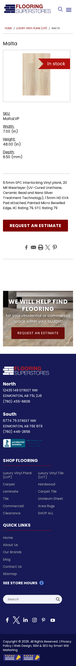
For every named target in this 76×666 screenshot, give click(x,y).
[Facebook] (26, 244)
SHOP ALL (45, 513)
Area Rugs (46, 506)
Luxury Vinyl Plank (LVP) (17, 475)
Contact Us (12, 566)
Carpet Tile (47, 491)
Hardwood (46, 484)
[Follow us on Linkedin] (25, 621)
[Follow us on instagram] (34, 621)
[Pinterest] (54, 244)
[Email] (33, 244)
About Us (10, 544)
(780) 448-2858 (16, 431)
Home (8, 537)
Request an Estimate (35, 226)
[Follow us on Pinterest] (43, 621)
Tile (6, 498)
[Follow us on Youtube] (52, 621)
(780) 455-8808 (16, 401)
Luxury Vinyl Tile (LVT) (51, 475)
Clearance (11, 513)
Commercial (13, 506)
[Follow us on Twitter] (16, 621)
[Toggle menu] (68, 9)
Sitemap (10, 573)
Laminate (10, 491)
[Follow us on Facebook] (7, 621)
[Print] (40, 244)
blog (6, 559)
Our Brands (12, 552)
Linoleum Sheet (50, 498)
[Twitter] (47, 244)
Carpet (9, 484)
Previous (68, 658)
